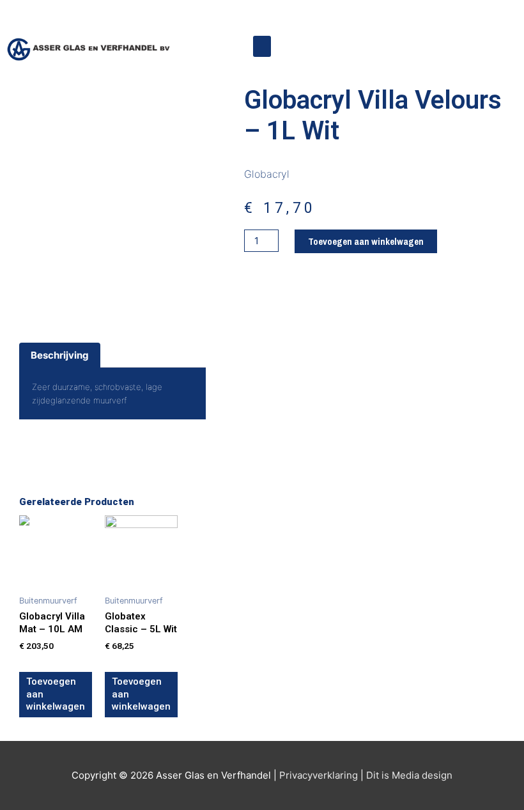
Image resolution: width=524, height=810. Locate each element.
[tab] (59, 355)
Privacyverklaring (318, 775)
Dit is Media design (409, 775)
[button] (262, 46)
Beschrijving (60, 355)
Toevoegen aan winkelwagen (366, 241)
